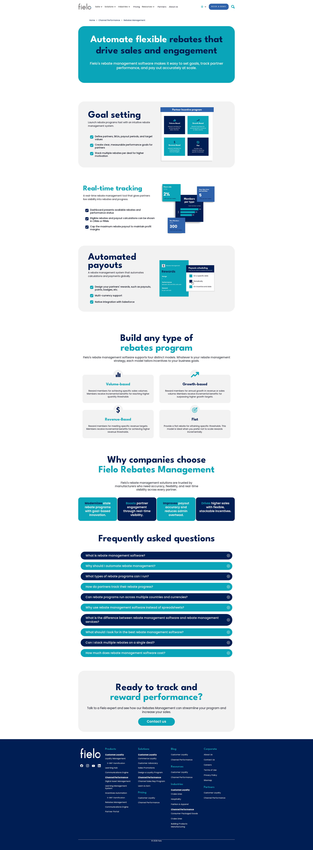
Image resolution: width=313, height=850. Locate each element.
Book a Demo (218, 6)
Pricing (136, 6)
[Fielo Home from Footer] (90, 753)
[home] (84, 6)
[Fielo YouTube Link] (93, 766)
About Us (173, 6)
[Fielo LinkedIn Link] (99, 765)
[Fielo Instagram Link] (87, 765)
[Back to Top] (294, 804)
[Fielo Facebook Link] (81, 765)
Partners (162, 6)
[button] (99, 7)
